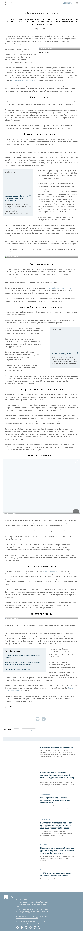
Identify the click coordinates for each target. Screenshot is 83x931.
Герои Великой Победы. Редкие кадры (18, 669)
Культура (42, 869)
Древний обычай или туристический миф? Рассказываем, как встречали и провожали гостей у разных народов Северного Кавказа (56, 833)
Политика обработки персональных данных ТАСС (31, 917)
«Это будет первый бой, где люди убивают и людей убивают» (22, 656)
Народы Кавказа (45, 794)
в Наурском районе (50, 571)
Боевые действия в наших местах (59, 288)
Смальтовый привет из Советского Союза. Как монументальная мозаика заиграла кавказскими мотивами (55, 881)
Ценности (67, 3)
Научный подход (45, 844)
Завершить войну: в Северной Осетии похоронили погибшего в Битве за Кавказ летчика (22, 663)
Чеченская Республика (28, 730)
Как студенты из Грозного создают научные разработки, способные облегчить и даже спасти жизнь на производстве (57, 858)
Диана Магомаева (12, 707)
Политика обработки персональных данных (28, 916)
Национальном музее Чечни (22, 80)
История (16, 730)
